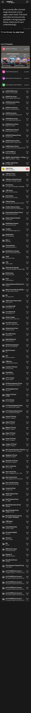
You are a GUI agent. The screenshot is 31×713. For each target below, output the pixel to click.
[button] (15, 49)
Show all (25, 55)
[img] (10, 2)
